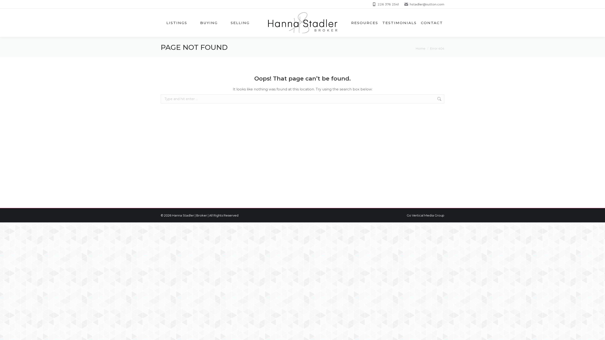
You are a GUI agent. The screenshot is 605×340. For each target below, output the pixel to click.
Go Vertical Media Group (425, 215)
